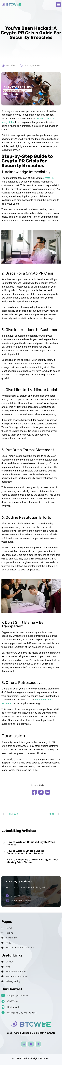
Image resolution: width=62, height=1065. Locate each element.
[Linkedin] (38, 1044)
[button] (58, 4)
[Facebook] (31, 1044)
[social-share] (34, 792)
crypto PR (48, 178)
